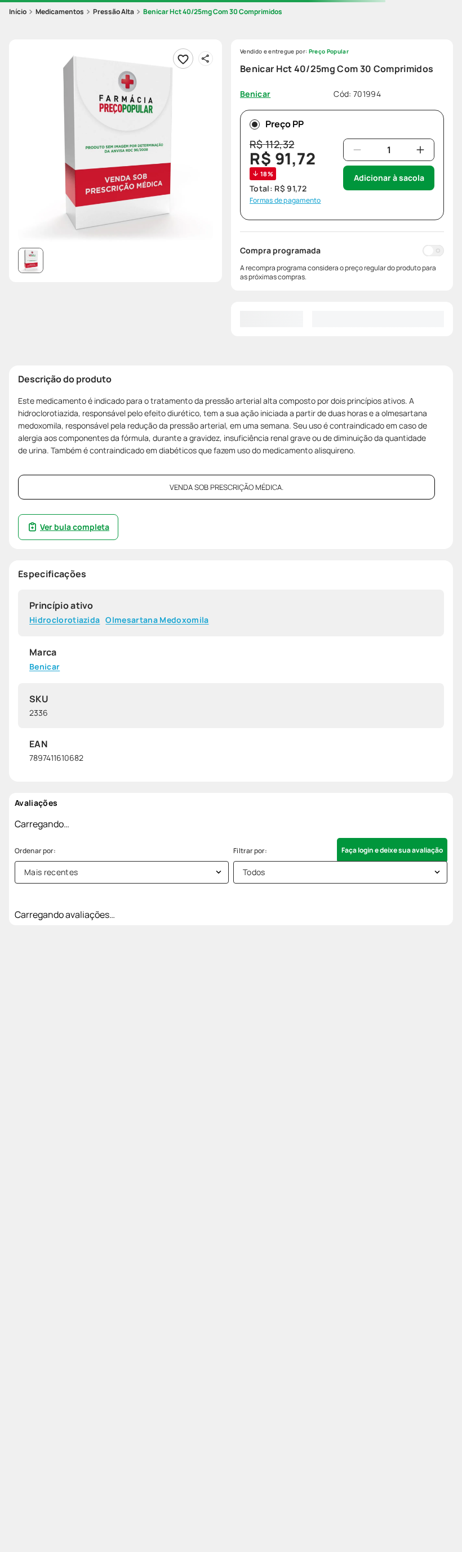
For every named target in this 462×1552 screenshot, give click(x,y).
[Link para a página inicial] (17, 12)
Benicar (44, 667)
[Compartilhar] (205, 58)
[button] (115, 145)
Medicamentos (59, 11)
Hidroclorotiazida (64, 620)
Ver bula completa (74, 526)
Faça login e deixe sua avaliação (392, 850)
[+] (420, 149)
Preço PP (284, 124)
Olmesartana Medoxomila (156, 620)
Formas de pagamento (285, 200)
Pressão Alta (113, 11)
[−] (357, 149)
